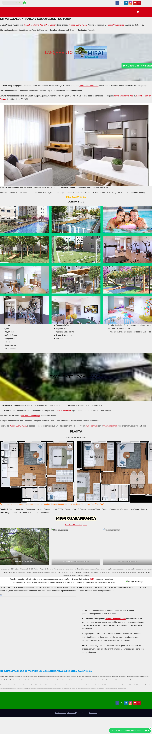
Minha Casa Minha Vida (88, 86)
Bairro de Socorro (64, 411)
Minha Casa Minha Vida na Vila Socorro (40, 25)
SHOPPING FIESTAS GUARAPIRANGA (76, 561)
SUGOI (92, 579)
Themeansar (93, 713)
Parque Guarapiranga (115, 25)
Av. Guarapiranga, (110, 426)
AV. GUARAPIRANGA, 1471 (76, 525)
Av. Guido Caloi (91, 426)
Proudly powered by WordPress (65, 713)
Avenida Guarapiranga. (78, 25)
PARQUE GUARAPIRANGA (24, 561)
